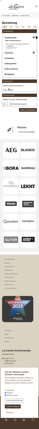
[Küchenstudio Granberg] (11, 186)
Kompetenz (8, 330)
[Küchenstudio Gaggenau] (28, 168)
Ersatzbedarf (8, 270)
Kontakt (6, 341)
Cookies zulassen (12, 406)
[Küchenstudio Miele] (11, 204)
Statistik (9, 393)
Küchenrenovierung (10, 274)
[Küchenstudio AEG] (11, 150)
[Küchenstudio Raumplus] (28, 222)
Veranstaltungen (9, 259)
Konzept (7, 263)
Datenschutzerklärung (14, 400)
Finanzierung (8, 284)
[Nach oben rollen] (34, 424)
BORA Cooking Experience (13, 85)
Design (6, 334)
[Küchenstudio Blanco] (28, 150)
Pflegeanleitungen (10, 281)
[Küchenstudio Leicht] (28, 186)
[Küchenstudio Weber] (28, 240)
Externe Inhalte (12, 395)
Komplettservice (9, 266)
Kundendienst (8, 277)
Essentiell (10, 390)
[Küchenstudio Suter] (11, 240)
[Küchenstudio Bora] (11, 168)
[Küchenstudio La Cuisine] (18, 6)
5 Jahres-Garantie (10, 288)
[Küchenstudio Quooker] (11, 222)
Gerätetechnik (9, 338)
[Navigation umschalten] (36, 6)
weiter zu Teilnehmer (28, 110)
